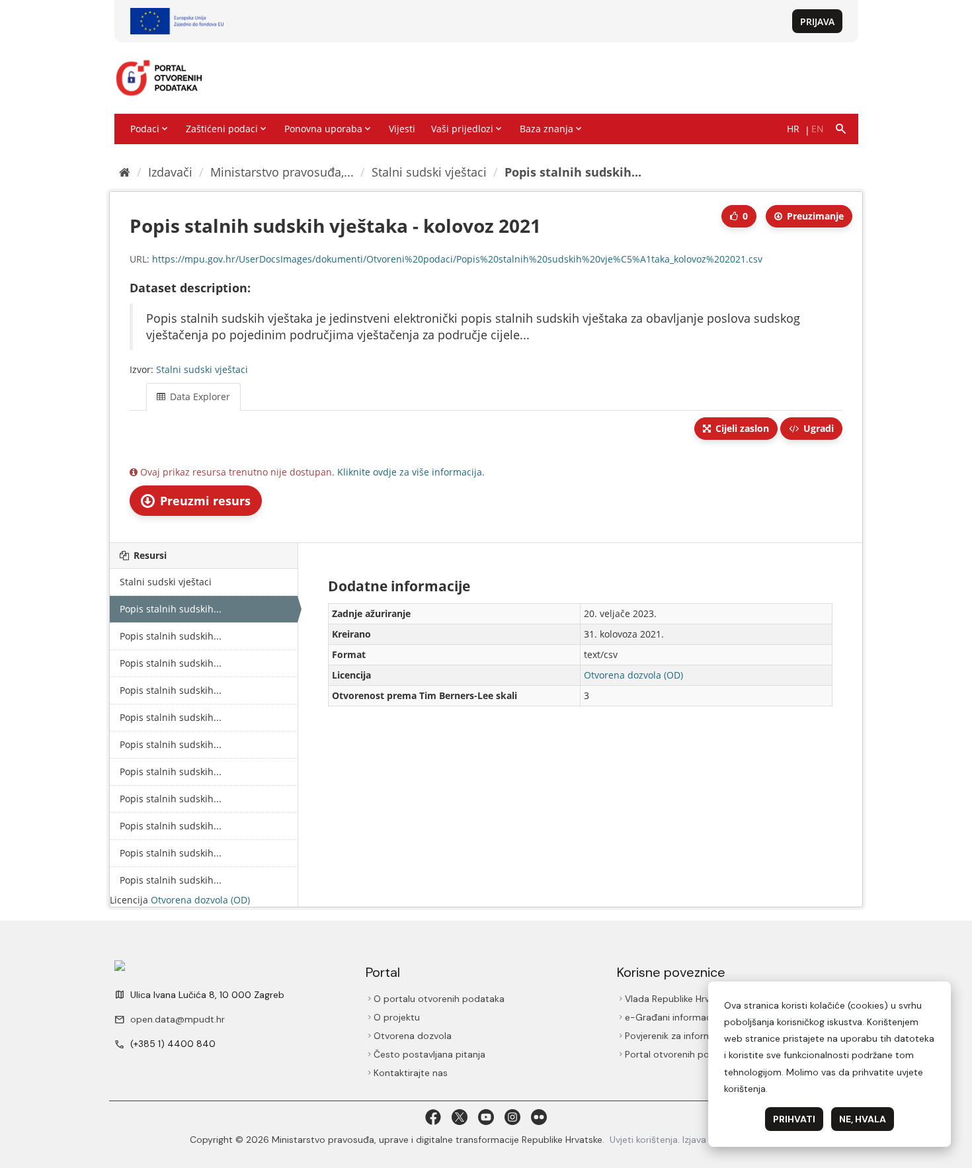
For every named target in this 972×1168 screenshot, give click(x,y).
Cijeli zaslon (741, 428)
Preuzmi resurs (204, 501)
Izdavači (170, 172)
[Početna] (124, 172)
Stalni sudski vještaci (429, 172)
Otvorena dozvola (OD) (200, 900)
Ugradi (817, 428)
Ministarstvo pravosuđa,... (282, 172)
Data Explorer (198, 396)
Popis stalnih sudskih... (573, 172)
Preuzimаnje (814, 216)
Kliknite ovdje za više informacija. (411, 472)
